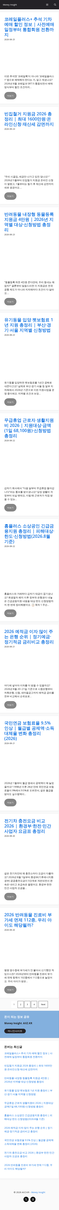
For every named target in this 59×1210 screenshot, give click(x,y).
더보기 (10, 95)
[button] (55, 4)
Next (43, 1004)
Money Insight (10, 4)
